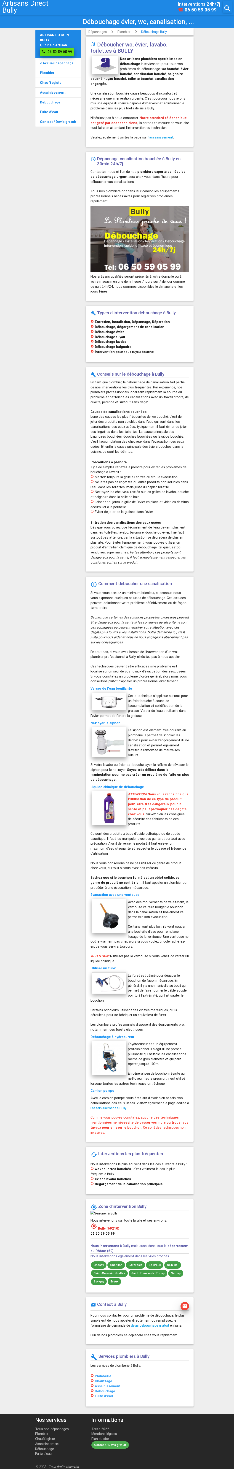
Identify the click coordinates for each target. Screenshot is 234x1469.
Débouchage (105, 1391)
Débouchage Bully (154, 32)
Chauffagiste (45, 1438)
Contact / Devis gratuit (110, 1445)
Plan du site (100, 1438)
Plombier (123, 32)
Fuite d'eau (104, 1396)
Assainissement (107, 1386)
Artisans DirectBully (25, 7)
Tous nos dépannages (52, 1429)
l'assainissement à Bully (108, 1108)
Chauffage (103, 1381)
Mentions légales (104, 1433)
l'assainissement (160, 137)
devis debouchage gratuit (150, 1325)
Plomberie (103, 1376)
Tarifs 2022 (100, 1429)
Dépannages (97, 32)
